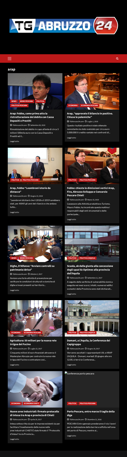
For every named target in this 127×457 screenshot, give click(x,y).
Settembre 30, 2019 (37, 125)
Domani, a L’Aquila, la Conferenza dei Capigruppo (88, 342)
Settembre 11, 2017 (94, 278)
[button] (11, 58)
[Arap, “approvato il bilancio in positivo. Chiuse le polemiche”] (92, 91)
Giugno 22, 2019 (36, 196)
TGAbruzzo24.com (20, 125)
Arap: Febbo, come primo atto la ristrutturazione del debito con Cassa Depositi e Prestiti (32, 117)
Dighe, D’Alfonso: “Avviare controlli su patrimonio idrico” (32, 268)
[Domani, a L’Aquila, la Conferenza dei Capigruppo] (92, 318)
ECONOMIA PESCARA (89, 105)
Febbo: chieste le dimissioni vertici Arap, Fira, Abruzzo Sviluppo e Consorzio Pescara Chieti (91, 191)
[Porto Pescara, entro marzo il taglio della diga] (92, 389)
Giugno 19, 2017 (93, 348)
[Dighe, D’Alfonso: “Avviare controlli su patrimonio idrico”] (35, 244)
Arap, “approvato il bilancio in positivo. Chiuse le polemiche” (90, 115)
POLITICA (40, 101)
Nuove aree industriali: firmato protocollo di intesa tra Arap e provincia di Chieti (34, 413)
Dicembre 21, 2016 (94, 419)
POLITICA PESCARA (19, 105)
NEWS (13, 101)
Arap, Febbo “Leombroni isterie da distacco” (30, 190)
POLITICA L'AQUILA (87, 258)
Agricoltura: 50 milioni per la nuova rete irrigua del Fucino (33, 342)
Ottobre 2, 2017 (36, 274)
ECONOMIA (72, 105)
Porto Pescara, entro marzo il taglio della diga (91, 413)
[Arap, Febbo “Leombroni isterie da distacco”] (35, 166)
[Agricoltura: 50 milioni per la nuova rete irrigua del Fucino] (35, 318)
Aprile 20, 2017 (36, 419)
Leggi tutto (14, 141)
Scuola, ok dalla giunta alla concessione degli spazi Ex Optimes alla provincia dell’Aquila (90, 269)
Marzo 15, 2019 (93, 200)
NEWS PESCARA (26, 101)
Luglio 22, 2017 (36, 348)
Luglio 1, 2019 (92, 121)
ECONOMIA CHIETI (31, 403)
